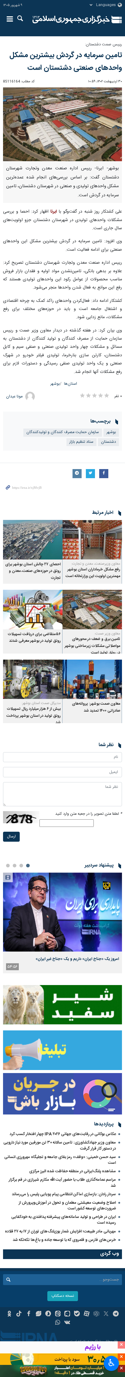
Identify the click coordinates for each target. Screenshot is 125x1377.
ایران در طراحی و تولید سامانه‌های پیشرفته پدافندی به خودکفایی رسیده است (63, 1220)
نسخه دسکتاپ (62, 1296)
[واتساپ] (58, 1323)
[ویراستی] (38, 1314)
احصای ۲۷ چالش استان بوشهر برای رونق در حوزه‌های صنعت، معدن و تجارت (33, 571)
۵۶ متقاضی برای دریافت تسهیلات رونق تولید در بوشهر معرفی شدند (34, 637)
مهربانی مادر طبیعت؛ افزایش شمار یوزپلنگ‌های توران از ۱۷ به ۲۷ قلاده (60, 1231)
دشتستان (108, 442)
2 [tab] (21, 865)
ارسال (11, 837)
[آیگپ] (67, 1314)
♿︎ (111, 1362)
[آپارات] (87, 1314)
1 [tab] (28, 865)
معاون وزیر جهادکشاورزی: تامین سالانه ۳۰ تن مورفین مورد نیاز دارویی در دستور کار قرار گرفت (59, 1145)
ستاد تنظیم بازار (81, 442)
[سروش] (48, 1314)
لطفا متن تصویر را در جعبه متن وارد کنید (88, 814)
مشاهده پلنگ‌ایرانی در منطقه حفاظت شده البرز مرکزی (72, 1171)
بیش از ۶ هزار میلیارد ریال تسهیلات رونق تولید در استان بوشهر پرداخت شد (33, 716)
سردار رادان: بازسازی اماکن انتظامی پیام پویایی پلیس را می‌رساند (64, 1194)
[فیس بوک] (29, 1314)
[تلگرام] (116, 1314)
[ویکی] (67, 1323)
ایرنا (71, 20)
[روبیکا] (96, 1314)
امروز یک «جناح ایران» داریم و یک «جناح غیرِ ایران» (77, 959)
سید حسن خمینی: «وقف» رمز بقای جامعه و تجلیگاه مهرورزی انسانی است (60, 1160)
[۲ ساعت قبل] (62, 912)
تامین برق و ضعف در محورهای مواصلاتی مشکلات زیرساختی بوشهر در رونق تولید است (92, 646)
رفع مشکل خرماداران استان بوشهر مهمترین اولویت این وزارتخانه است (93, 572)
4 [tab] (8, 865)
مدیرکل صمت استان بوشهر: (41, 703)
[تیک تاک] (19, 1314)
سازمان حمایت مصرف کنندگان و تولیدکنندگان (62, 432)
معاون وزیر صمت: (107, 634)
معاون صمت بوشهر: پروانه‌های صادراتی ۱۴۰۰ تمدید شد (96, 707)
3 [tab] (14, 865)
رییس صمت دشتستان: (103, 44)
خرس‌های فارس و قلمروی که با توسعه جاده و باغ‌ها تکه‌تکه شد (64, 1240)
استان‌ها (70, 384)
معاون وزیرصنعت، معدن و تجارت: (95, 564)
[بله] (77, 1314)
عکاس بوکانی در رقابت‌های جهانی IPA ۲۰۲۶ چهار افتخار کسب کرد (63, 1134)
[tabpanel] (62, 923)
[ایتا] (58, 1314)
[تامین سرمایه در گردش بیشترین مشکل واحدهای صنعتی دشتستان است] (62, 124)
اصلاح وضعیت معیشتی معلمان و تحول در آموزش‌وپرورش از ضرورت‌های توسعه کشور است (67, 1205)
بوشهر (55, 384)
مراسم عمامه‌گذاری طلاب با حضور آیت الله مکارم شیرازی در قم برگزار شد (62, 1182)
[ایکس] (106, 1314)
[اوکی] (9, 1314)
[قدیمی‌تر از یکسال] (92, 540)
